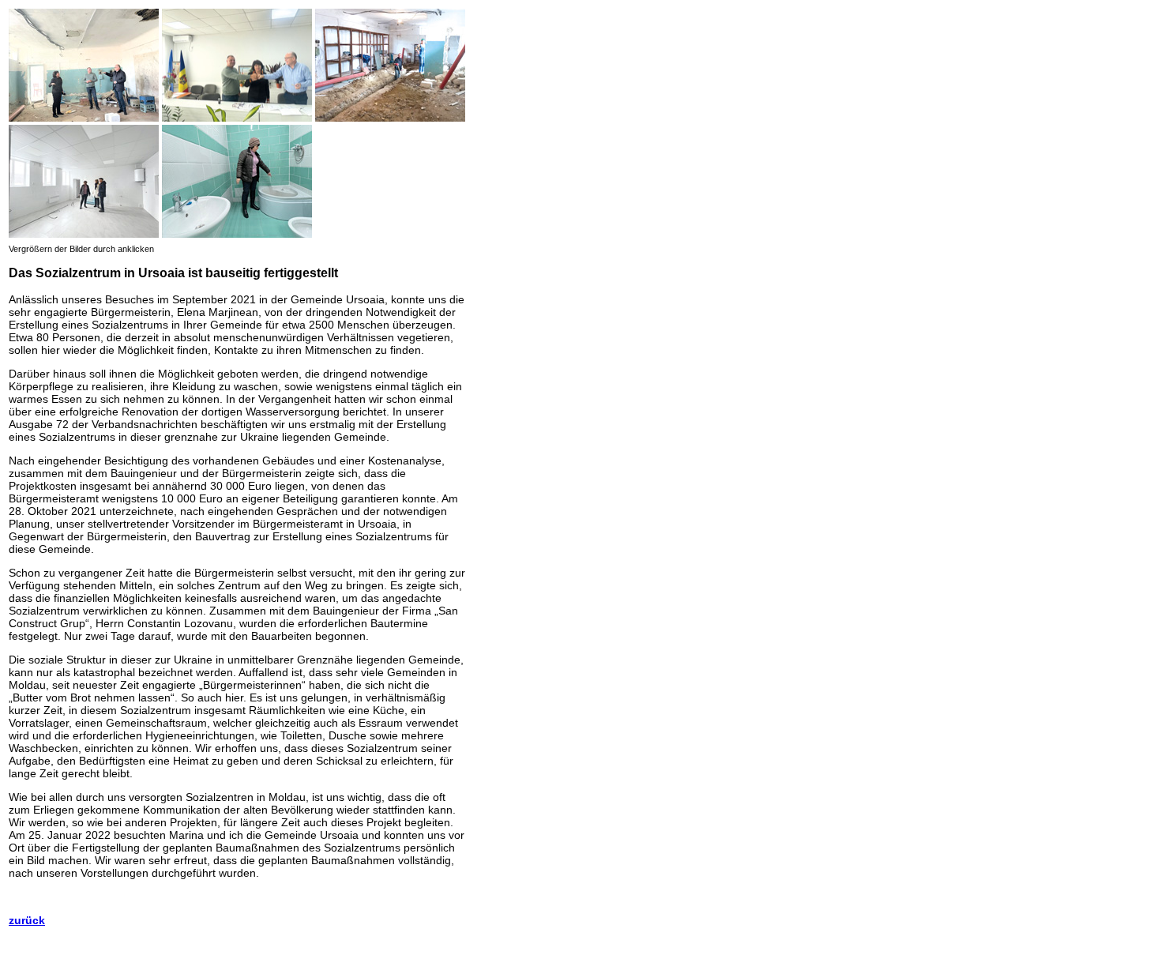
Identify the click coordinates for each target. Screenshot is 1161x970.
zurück (27, 920)
